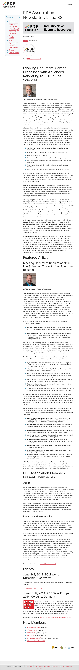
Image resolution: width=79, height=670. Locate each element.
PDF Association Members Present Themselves (13, 43)
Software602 (31, 633)
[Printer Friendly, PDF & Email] (63, 647)
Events (11, 50)
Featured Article (12, 37)
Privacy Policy (29, 666)
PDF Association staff (34, 59)
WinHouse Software (33, 627)
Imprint (36, 666)
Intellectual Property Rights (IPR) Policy (50, 666)
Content (9, 17)
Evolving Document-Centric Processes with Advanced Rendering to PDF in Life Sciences (14, 27)
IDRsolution (30, 635)
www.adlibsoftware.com (47, 564)
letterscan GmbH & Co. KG (35, 641)
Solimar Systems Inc (33, 638)
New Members (14, 53)
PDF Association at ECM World (32, 588)
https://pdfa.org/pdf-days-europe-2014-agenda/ (55, 617)
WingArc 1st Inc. (32, 630)
